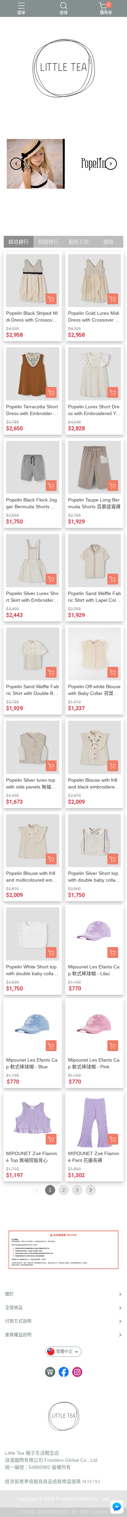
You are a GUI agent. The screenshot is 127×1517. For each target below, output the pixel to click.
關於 (9, 1293)
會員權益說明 (18, 1334)
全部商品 (14, 1307)
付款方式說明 (18, 1321)
